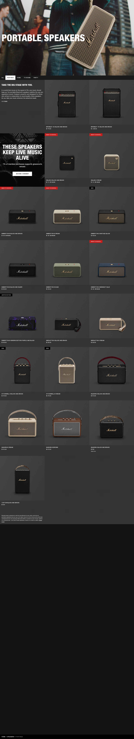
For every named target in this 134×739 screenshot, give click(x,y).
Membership (106, 4)
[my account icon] (122, 9)
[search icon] (119, 9)
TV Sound (27, 77)
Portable (10, 77)
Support (114, 9)
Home (19, 77)
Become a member (22, 174)
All (3, 77)
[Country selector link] (129, 4)
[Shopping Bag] (125, 9)
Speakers (10, 736)
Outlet (124, 4)
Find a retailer (116, 4)
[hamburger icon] (129, 9)
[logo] (8, 8)
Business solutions (95, 4)
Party (36, 77)
